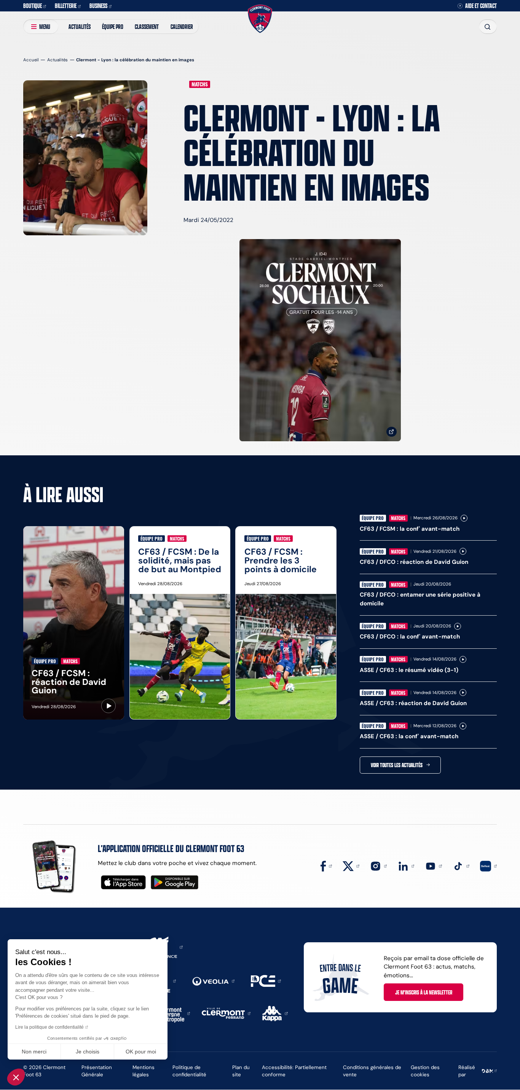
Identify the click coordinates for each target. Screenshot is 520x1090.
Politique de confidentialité (189, 1070)
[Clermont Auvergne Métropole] (172, 1013)
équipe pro (112, 26)
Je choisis (87, 1052)
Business (98, 5)
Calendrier (182, 26)
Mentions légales (143, 1070)
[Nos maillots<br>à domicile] (320, 340)
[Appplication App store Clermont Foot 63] (123, 882)
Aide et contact (481, 6)
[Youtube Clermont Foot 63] (433, 865)
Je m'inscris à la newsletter (423, 992)
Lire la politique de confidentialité (49, 1027)
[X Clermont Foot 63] (351, 865)
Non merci (34, 1052)
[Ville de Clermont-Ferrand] (226, 1013)
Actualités (80, 26)
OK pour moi (141, 1052)
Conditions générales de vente (372, 1070)
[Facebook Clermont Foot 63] (326, 865)
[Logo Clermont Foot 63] (260, 18)
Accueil (31, 59)
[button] (16, 1077)
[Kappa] (275, 1013)
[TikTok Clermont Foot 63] (461, 865)
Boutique (32, 5)
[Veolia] (213, 980)
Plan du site (241, 1070)
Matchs (199, 84)
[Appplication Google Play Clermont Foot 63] (174, 882)
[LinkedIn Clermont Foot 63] (406, 865)
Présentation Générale (96, 1070)
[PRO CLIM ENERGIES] (266, 980)
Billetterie (66, 5)
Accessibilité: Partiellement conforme (294, 1070)
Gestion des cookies (425, 1070)
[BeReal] (488, 865)
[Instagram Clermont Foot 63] (378, 865)
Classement (147, 26)
